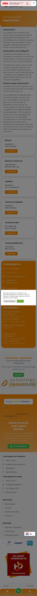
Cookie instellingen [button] (9, 301)
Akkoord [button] (20, 301)
